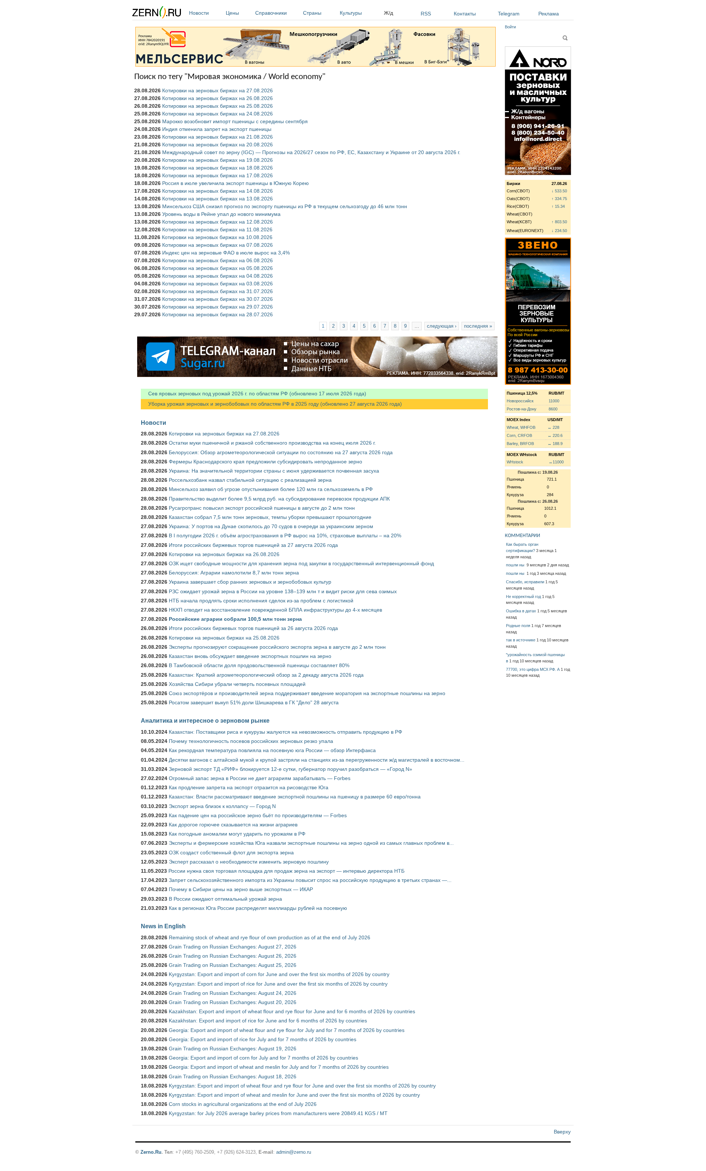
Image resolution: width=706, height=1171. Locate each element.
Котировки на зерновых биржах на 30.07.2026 (217, 299)
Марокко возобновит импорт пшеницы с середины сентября (235, 121)
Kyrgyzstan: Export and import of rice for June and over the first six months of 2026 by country (278, 984)
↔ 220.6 (555, 435)
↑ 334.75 (559, 198)
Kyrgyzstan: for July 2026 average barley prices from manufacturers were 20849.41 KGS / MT (278, 1113)
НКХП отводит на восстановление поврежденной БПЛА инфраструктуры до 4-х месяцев (275, 610)
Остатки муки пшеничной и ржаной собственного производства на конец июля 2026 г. (272, 443)
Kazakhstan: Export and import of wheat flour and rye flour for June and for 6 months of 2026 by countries (292, 1011)
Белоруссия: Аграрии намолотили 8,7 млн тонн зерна (234, 573)
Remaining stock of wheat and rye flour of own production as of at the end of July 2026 (269, 937)
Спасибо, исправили (525, 582)
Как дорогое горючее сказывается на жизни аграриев (233, 824)
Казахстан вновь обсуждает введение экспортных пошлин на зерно (250, 656)
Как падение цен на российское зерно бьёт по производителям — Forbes (258, 815)
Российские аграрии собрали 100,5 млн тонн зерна (235, 619)
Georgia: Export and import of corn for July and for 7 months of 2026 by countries (263, 1058)
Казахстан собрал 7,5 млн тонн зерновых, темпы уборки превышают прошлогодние (270, 517)
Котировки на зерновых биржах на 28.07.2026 (217, 314)
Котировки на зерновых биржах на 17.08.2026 (217, 175)
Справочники (271, 12)
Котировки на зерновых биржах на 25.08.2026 (217, 106)
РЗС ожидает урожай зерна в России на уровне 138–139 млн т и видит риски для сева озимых (283, 591)
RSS (426, 14)
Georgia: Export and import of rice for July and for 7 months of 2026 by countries (262, 1039)
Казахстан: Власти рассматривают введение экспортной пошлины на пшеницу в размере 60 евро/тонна (295, 797)
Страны (312, 12)
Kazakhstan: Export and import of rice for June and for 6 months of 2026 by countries (268, 1021)
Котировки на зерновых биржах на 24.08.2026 (217, 114)
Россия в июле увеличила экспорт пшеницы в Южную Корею (235, 183)
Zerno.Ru (150, 1152)
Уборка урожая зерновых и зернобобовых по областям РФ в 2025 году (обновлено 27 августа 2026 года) (271, 404)
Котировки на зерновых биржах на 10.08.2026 (217, 237)
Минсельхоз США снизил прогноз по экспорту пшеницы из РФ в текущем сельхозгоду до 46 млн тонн (284, 206)
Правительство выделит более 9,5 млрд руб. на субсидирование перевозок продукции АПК (279, 499)
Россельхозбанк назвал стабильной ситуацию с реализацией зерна (250, 480)
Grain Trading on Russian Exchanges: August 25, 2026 (232, 965)
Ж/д (388, 12)
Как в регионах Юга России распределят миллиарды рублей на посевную (258, 908)
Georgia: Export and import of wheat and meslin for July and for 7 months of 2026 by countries (279, 1067)
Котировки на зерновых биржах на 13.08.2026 (217, 199)
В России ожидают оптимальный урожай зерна (225, 899)
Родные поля (518, 625)
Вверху (562, 1132)
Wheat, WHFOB (521, 427)
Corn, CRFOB (519, 435)
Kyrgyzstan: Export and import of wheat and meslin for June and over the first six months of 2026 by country (294, 1095)
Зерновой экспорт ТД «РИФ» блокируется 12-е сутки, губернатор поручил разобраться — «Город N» (290, 769)
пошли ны (515, 565)
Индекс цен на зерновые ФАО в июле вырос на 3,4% (226, 253)
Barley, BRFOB (520, 443)
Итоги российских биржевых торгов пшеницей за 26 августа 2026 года (253, 628)
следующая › (441, 326)
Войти (510, 27)
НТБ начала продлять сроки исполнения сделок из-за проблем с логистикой (261, 601)
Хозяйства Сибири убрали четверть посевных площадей (237, 684)
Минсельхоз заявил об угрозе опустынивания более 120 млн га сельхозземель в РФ (271, 489)
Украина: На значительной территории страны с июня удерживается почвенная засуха (274, 471)
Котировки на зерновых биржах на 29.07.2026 (217, 307)
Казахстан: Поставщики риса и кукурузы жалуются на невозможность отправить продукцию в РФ (285, 732)
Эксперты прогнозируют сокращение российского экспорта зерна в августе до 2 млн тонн (277, 647)
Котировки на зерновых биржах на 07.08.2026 (217, 245)
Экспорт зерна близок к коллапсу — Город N (222, 806)
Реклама (548, 14)
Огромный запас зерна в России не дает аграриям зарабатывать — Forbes (259, 778)
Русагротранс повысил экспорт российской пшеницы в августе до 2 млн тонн (262, 508)
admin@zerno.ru (293, 1152)
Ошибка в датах (521, 611)
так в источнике (520, 640)
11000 (554, 401)
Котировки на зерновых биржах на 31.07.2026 (217, 291)
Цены (232, 12)
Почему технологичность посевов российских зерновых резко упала (251, 741)
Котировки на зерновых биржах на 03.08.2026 (217, 283)
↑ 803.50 (559, 222)
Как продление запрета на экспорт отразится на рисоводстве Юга (248, 787)
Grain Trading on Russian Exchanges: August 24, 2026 (232, 993)
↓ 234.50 (559, 230)
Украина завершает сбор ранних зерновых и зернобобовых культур (250, 582)
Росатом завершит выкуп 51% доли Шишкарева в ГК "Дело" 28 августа (254, 702)
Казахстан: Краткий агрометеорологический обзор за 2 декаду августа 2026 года (266, 675)
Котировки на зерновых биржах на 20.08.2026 (217, 144)
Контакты (465, 14)
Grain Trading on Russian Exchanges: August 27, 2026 (232, 947)
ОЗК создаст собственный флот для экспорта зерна (231, 852)
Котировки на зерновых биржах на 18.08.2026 (217, 168)
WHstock (515, 462)
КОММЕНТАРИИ (522, 535)
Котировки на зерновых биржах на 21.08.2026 (217, 137)
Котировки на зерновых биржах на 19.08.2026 (217, 160)
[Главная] (156, 13)
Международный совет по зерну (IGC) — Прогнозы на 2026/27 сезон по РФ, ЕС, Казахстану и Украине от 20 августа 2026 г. (311, 152)
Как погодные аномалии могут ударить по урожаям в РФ (237, 834)
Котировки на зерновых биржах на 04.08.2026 (217, 276)
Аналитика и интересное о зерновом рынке (205, 720)
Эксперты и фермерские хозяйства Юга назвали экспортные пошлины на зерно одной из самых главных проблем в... (311, 843)
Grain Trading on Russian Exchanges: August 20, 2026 (232, 1002)
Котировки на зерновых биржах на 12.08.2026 (217, 222)
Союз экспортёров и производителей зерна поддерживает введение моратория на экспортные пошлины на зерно (307, 693)
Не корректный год (523, 596)
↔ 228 (553, 427)
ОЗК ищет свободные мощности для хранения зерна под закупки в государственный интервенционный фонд (301, 563)
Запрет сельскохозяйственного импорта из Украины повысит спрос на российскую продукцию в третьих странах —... (310, 880)
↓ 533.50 (559, 191)
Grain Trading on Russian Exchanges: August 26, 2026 (232, 956)
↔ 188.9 (555, 443)
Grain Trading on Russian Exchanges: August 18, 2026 (232, 1076)
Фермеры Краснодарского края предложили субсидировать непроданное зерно (265, 462)
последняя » (478, 326)
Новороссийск (520, 401)
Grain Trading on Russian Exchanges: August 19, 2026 (232, 1048)
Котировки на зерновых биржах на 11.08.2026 (217, 229)
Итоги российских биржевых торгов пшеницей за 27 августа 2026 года (253, 545)
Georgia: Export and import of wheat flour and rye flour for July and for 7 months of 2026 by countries (286, 1030)
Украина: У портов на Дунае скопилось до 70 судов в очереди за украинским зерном (271, 526)
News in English (163, 926)
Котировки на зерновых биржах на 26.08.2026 (217, 98)
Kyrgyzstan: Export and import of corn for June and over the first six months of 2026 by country (279, 974)
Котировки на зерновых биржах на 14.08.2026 (217, 191)
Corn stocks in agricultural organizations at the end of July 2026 (243, 1104)
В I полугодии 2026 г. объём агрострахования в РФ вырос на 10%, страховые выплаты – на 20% (285, 535)
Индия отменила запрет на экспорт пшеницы (216, 129)
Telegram (509, 14)
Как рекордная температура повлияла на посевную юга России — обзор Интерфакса (272, 750)
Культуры (351, 12)
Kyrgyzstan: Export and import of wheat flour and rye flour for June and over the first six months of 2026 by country (302, 1086)
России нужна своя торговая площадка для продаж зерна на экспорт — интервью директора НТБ (286, 871)
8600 (553, 409)
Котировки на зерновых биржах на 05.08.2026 (217, 268)
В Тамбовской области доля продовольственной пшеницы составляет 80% (259, 665)
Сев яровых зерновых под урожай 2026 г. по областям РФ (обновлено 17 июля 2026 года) (253, 393)
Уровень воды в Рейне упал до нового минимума (221, 214)
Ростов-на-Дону (521, 409)
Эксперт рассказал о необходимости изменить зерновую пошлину (249, 862)
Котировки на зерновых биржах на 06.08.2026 (217, 260)
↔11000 (556, 462)
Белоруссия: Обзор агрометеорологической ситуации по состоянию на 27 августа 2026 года (281, 452)
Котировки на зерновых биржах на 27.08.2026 (217, 90)
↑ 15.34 (558, 206)
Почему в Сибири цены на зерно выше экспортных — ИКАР (241, 889)
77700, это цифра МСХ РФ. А (533, 669)
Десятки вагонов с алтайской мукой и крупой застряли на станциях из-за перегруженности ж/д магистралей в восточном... (316, 760)
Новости (199, 12)
